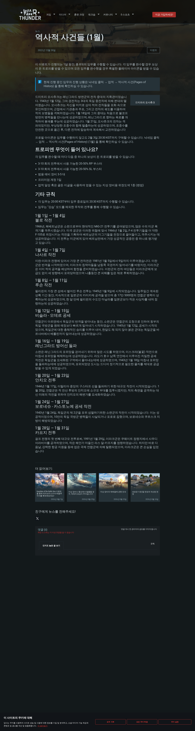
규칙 (153, 544)
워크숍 (91, 14)
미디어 (62, 14)
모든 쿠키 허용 (142, 722)
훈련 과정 (79, 14)
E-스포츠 (125, 14)
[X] (37, 518)
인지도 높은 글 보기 (51, 545)
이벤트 (153, 50)
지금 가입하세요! (164, 14)
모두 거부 (110, 722)
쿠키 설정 (175, 722)
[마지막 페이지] (42, 552)
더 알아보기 (42, 725)
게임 (48, 14)
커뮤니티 (108, 14)
